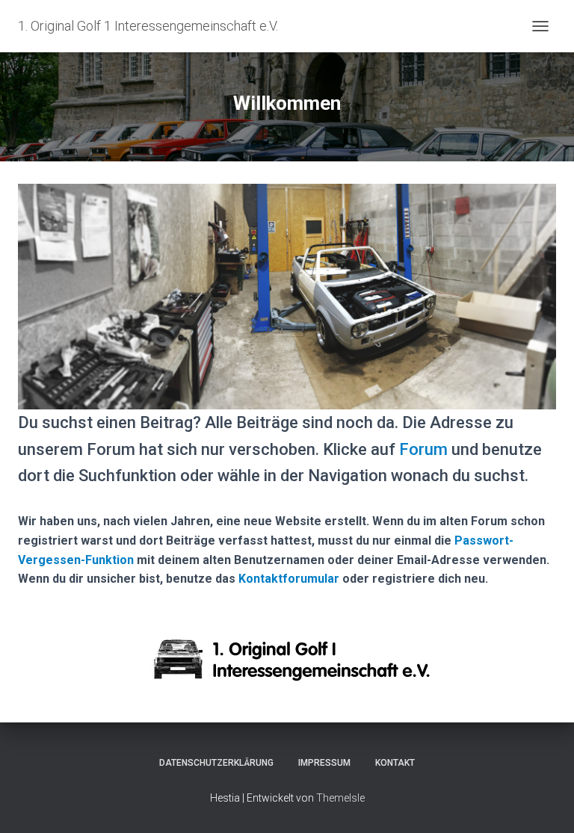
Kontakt (395, 763)
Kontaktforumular (288, 579)
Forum (423, 449)
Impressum (324, 763)
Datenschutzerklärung (216, 763)
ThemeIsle (340, 798)
